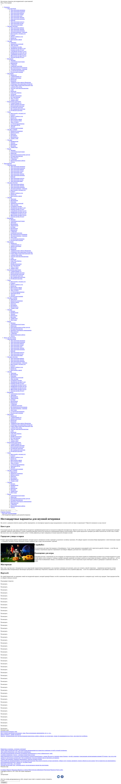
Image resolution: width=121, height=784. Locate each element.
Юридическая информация (36, 769)
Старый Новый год (16, 76)
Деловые (9, 140)
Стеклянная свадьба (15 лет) (18, 51)
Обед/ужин (14, 237)
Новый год (14, 75)
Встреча (13, 311)
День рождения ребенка (17, 13)
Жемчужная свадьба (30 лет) (18, 55)
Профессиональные (16, 95)
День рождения (11, 8)
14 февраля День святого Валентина (21, 82)
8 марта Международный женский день (22, 85)
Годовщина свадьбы (16, 47)
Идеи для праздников (10, 337)
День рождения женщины (18, 10)
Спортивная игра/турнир (18, 61)
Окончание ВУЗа (15, 125)
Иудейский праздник (16, 110)
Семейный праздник (16, 66)
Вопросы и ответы (23, 769)
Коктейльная (14, 228)
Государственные (15, 97)
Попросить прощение (17, 131)
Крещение (13, 81)
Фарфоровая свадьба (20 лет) (19, 53)
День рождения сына (16, 16)
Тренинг (13, 143)
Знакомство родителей (17, 44)
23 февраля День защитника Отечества (21, 84)
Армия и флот (14, 100)
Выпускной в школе (16, 39)
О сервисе (3, 769)
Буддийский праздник (17, 107)
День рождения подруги (17, 22)
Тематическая (14, 225)
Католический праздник (17, 106)
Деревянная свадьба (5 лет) (18, 48)
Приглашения (8, 163)
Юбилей (13, 20)
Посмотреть (4, 584)
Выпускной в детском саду (18, 33)
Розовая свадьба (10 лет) (17, 50)
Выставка (13, 146)
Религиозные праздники (14, 101)
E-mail (2, 780)
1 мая (12, 89)
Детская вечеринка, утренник (19, 32)
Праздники (10, 73)
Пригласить (14, 299)
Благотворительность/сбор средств (20, 154)
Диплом (13, 126)
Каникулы (13, 38)
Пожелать (13, 134)
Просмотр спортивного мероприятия (21, 330)
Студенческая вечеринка (17, 70)
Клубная (13, 227)
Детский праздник (12, 26)
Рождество (14, 79)
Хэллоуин (13, 94)
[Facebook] (62, 776)
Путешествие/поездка (17, 156)
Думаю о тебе (14, 138)
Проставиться (14, 157)
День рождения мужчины (18, 11)
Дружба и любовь (12, 129)
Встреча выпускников (17, 72)
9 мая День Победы (16, 92)
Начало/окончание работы (18, 160)
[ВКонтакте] (58, 776)
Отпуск (13, 162)
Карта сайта (59, 769)
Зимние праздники (16, 78)
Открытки (7, 7)
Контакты (14, 769)
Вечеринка (10, 58)
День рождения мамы (17, 24)
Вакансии (53, 769)
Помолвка (13, 42)
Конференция (14, 141)
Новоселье (13, 153)
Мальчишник (14, 200)
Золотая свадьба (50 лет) (17, 57)
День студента (15, 98)
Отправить (4, 782)
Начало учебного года (17, 36)
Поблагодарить (15, 132)
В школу (13, 35)
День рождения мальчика (18, 19)
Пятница (13, 60)
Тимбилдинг (14, 147)
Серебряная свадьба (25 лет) (18, 54)
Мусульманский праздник (18, 109)
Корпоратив (14, 63)
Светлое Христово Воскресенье (19, 88)
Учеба (9, 112)
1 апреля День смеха (16, 86)
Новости (9, 769)
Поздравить (14, 135)
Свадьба (9, 41)
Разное (9, 148)
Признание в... (15, 137)
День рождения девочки (17, 17)
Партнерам (47, 769)
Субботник (14, 64)
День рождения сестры (17, 23)
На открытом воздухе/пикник (19, 67)
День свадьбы (14, 45)
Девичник (13, 199)
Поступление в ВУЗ (16, 120)
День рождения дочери (17, 14)
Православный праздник (18, 104)
